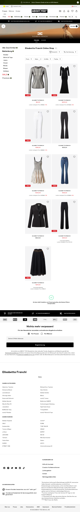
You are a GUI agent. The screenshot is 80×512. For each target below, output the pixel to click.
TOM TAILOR (44, 426)
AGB (38, 507)
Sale (36, 59)
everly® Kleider (6, 412)
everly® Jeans (44, 398)
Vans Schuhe (44, 390)
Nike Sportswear (45, 437)
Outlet (7, 6)
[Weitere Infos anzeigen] (38, 106)
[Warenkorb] (76, 11)
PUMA (42, 423)
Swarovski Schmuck (7, 398)
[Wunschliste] (72, 11)
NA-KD (42, 434)
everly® (42, 420)
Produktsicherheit (70, 507)
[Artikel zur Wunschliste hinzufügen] (48, 66)
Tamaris (4, 437)
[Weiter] (72, 16)
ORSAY (42, 429)
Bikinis (42, 395)
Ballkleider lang (6, 409)
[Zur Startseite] (13, 460)
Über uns (7, 507)
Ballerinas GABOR (45, 401)
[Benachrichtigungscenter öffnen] (68, 11)
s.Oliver (4, 432)
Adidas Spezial (6, 401)
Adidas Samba (44, 392)
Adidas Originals (7, 420)
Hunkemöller (6, 426)
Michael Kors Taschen (46, 387)
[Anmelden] (64, 11)
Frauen (4, 11)
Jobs (21, 507)
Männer (11, 11)
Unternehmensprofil (46, 446)
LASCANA (5, 434)
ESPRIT (42, 432)
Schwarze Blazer (7, 390)
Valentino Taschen (7, 387)
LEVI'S (42, 443)
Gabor (42, 440)
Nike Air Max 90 (7, 404)
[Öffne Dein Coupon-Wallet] (60, 11)
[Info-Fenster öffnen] (78, 2)
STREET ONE (6, 446)
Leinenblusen (6, 392)
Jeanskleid (5, 407)
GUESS (4, 443)
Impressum (46, 507)
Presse (15, 507)
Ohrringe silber (6, 395)
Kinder (18, 11)
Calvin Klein (5, 440)
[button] (54, 52)
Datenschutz (30, 507)
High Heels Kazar (45, 407)
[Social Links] (4, 468)
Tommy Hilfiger (6, 429)
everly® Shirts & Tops (46, 412)
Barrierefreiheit (57, 507)
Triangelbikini (44, 409)
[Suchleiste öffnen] (75, 17)
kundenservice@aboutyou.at (25, 354)
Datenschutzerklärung (12, 353)
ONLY (4, 423)
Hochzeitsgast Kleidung (47, 404)
